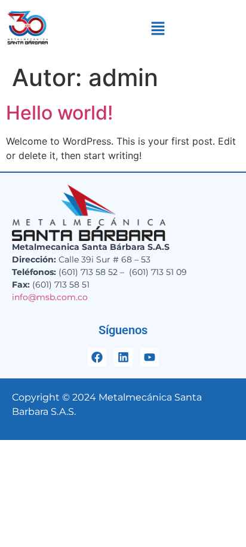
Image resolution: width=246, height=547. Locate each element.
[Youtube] (149, 357)
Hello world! (59, 112)
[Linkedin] (123, 357)
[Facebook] (97, 357)
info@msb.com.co (50, 297)
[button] (158, 29)
